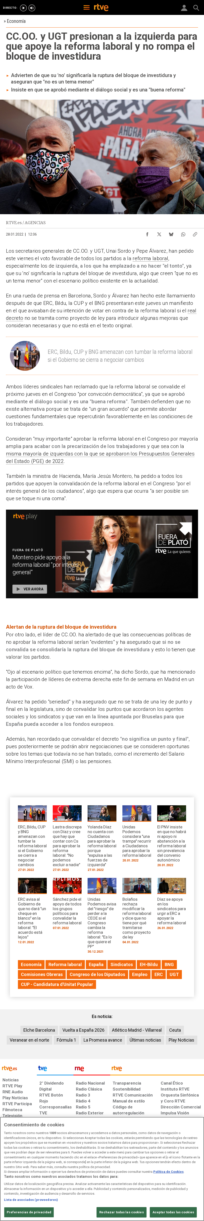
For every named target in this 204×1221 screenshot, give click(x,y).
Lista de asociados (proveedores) (31, 1200)
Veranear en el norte (29, 1040)
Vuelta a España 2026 (83, 1030)
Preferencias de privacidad (29, 1212)
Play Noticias (181, 1040)
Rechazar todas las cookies (121, 1212)
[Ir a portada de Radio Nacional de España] (91, 1069)
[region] (102, 1169)
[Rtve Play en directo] (23, 8)
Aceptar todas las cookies (173, 1212)
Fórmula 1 (66, 1040)
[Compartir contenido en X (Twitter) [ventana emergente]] (159, 233)
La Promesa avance (103, 1040)
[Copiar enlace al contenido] (195, 233)
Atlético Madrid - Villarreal (137, 1030)
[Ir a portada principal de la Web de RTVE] (18, 1068)
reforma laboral (150, 258)
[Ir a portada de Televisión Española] (55, 1069)
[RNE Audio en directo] (32, 8)
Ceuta (175, 1030)
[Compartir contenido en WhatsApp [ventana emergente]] (183, 233)
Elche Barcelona (39, 1030)
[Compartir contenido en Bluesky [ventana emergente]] (171, 233)
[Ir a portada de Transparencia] (157, 1069)
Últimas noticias (145, 1040)
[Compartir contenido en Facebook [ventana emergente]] (147, 233)
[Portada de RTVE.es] (101, 7)
